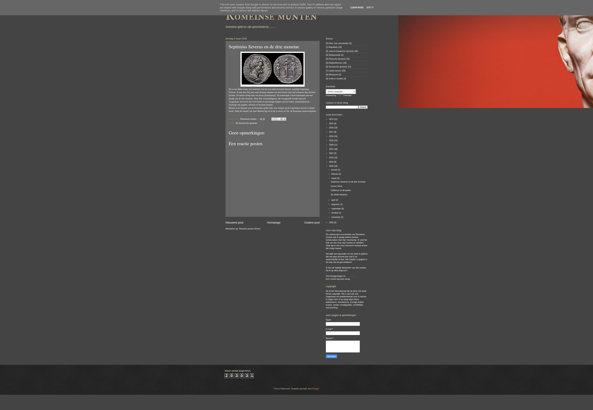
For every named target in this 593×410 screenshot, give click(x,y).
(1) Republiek (332, 47)
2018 (331, 136)
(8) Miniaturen (332, 74)
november (336, 217)
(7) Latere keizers (333, 71)
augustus (335, 204)
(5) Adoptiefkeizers (334, 63)
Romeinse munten (271, 15)
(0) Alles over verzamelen (337, 43)
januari (334, 170)
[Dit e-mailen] (272, 119)
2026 (331, 222)
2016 (331, 127)
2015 (331, 123)
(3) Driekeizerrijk (333, 55)
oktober (335, 213)
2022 (331, 153)
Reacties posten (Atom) (249, 229)
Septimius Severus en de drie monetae (348, 182)
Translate (347, 95)
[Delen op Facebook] (281, 119)
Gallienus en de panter (341, 190)
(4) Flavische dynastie (336, 59)
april (333, 200)
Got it (370, 7)
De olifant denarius (339, 194)
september (336, 208)
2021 (331, 149)
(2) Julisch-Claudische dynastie (340, 51)
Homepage (274, 222)
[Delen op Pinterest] (284, 119)
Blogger (315, 388)
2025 (331, 166)
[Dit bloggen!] (275, 119)
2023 (331, 157)
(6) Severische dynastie (246, 123)
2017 (331, 132)
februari (335, 174)
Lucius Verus (336, 186)
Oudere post (312, 222)
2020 (331, 145)
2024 (331, 162)
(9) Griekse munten (334, 78)
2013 (331, 119)
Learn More (357, 7)
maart (334, 178)
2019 (331, 140)
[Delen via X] (278, 119)
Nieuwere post (234, 222)
